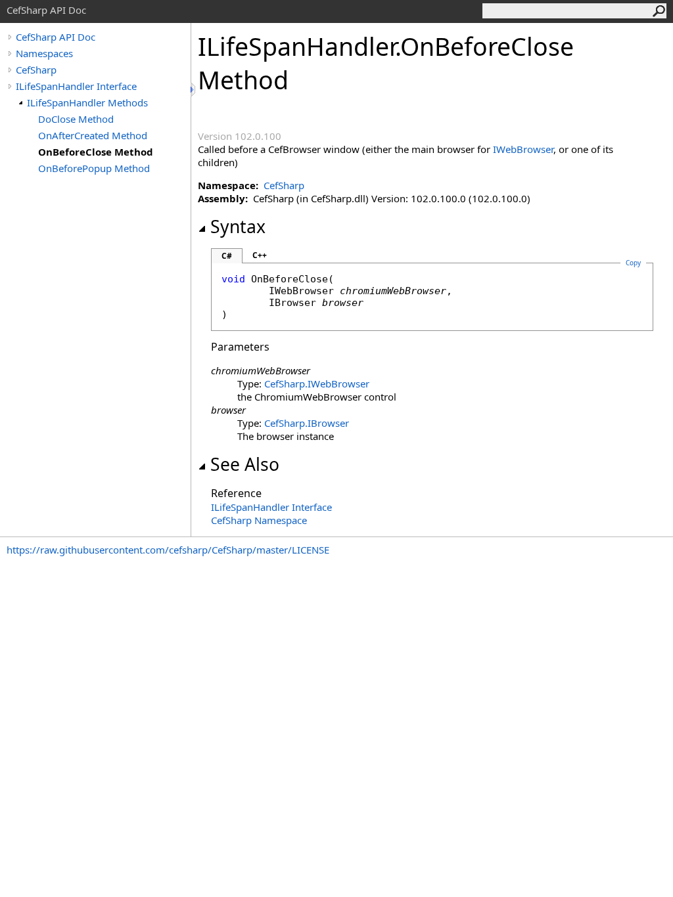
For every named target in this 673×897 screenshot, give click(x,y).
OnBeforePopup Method (94, 168)
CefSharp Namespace (259, 520)
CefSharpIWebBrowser (316, 383)
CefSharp (36, 69)
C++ (259, 255)
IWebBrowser (523, 149)
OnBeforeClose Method (95, 151)
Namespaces (44, 53)
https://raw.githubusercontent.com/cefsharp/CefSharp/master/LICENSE (168, 549)
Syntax (238, 226)
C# (226, 255)
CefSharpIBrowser (306, 422)
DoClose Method (76, 118)
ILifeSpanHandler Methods (87, 102)
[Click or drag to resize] (194, 89)
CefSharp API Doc (55, 36)
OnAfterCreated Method (92, 135)
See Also (244, 464)
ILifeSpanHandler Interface (76, 86)
